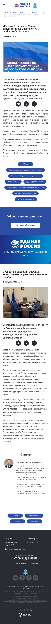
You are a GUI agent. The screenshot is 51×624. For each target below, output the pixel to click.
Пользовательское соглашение (26, 596)
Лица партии (32, 539)
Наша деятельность (19, 12)
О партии (8, 539)
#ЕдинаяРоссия (34, 515)
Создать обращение (25, 225)
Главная (6, 12)
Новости (33, 12)
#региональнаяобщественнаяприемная (25, 170)
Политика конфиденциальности (25, 598)
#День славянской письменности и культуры (25, 187)
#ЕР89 (15, 515)
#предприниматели (26, 199)
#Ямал (25, 164)
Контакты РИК (33, 543)
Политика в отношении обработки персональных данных (25, 600)
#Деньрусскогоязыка (34, 182)
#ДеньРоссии (13, 182)
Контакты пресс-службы (15, 549)
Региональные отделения (11, 544)
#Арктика (34, 521)
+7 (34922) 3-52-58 (25, 558)
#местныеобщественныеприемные (25, 176)
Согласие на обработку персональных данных (25, 602)
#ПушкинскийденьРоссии (25, 193)
